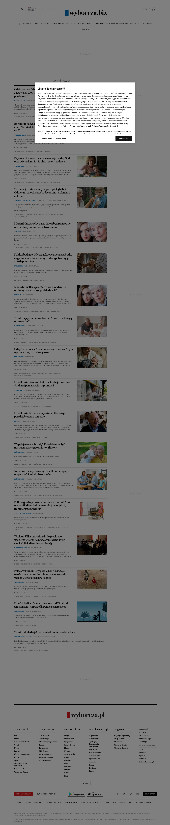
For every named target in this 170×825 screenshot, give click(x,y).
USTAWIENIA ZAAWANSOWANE (54, 139)
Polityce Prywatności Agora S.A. (105, 126)
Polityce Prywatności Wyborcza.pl (77, 126)
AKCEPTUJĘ (124, 139)
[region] (85, 112)
